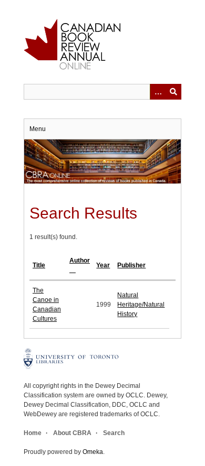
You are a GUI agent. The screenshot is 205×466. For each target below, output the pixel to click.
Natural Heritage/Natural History (141, 304)
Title (39, 265)
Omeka (93, 452)
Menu (37, 129)
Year (103, 265)
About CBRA (72, 433)
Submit (173, 92)
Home (33, 433)
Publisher (131, 265)
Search (114, 433)
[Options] (158, 92)
